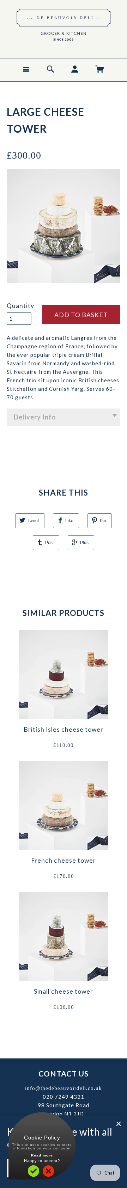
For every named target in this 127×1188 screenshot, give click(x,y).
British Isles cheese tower (63, 729)
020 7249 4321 (63, 1096)
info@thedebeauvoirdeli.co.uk (63, 1088)
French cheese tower (63, 860)
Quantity (20, 305)
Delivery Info (35, 417)
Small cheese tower (63, 991)
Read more (42, 1155)
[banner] (63, 26)
